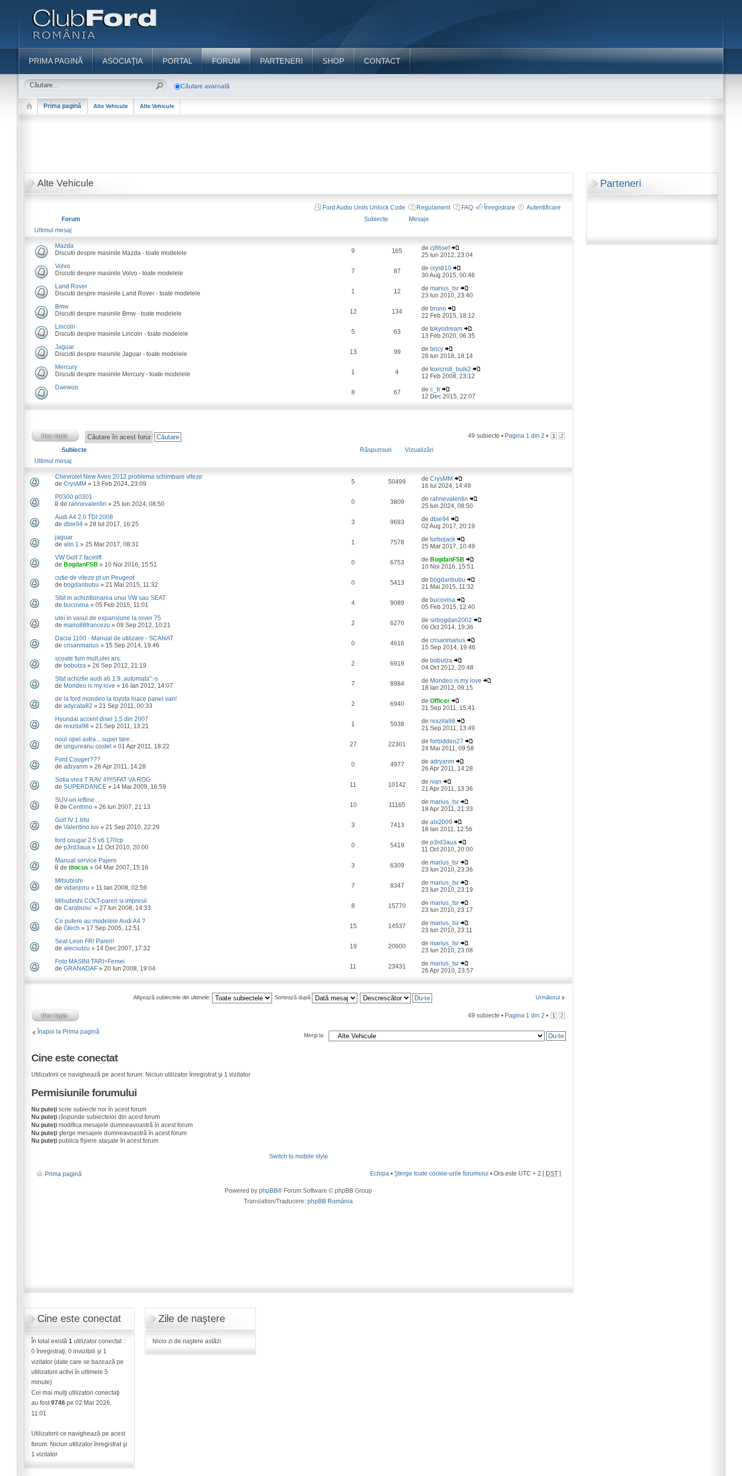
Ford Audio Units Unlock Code (364, 207)
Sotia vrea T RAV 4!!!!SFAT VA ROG (102, 779)
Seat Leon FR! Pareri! (84, 941)
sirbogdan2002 (451, 620)
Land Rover (71, 286)
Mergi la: (314, 1035)
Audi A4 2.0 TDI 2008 (84, 517)
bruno (438, 308)
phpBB (268, 1190)
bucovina (76, 604)
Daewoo (66, 387)
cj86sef (440, 247)
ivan (436, 781)
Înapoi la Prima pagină (68, 1031)
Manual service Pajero (86, 860)
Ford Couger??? (77, 759)
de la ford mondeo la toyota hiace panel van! (116, 698)
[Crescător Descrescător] (396, 997)
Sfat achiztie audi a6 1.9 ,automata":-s (106, 678)
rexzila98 (76, 726)
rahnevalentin (88, 503)
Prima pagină (62, 106)
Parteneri (620, 183)
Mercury (66, 367)
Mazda (64, 245)
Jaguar (64, 346)
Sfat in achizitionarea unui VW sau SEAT (110, 597)
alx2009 (441, 822)
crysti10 (440, 268)
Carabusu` (78, 907)
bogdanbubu (81, 584)
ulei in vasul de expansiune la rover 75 (108, 618)
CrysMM (75, 483)
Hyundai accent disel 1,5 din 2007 (101, 719)
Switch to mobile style (298, 1156)
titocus (78, 867)
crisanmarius (81, 645)
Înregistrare (499, 207)
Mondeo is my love (89, 685)
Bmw (62, 306)
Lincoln (65, 326)
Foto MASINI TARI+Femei (90, 961)
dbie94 (73, 524)
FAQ (467, 207)
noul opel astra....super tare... (94, 739)
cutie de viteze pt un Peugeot (94, 577)
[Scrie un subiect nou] (55, 435)
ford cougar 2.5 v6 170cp (89, 840)
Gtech (72, 928)
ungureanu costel (88, 746)
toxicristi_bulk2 (450, 369)
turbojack (442, 539)
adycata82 (78, 705)
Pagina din (525, 435)
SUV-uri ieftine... (77, 799)
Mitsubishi (69, 880)
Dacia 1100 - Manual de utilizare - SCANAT (114, 638)
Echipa (379, 1173)
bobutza (75, 665)
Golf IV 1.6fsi (72, 820)
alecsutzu (77, 948)
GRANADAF (80, 968)
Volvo (62, 266)
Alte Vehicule (110, 106)
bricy (436, 348)
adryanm (76, 766)
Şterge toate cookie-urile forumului (441, 1173)
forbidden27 (446, 741)
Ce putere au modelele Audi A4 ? (100, 921)
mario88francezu (87, 625)
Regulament (433, 207)
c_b (435, 389)
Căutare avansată (205, 86)
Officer (440, 700)
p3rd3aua (77, 847)
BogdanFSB (81, 564)
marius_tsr (444, 288)
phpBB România (330, 1201)
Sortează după (293, 997)
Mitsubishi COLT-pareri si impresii (101, 900)
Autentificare (543, 207)
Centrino (80, 806)
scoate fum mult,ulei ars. (88, 658)
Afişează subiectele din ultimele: (172, 997)
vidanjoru (76, 887)
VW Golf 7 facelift (78, 557)
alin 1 (71, 544)
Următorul (548, 997)
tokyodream (446, 328)
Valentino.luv (81, 827)
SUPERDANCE (85, 786)
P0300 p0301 (73, 496)
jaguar (64, 537)
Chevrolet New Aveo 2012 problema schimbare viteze (128, 476)
